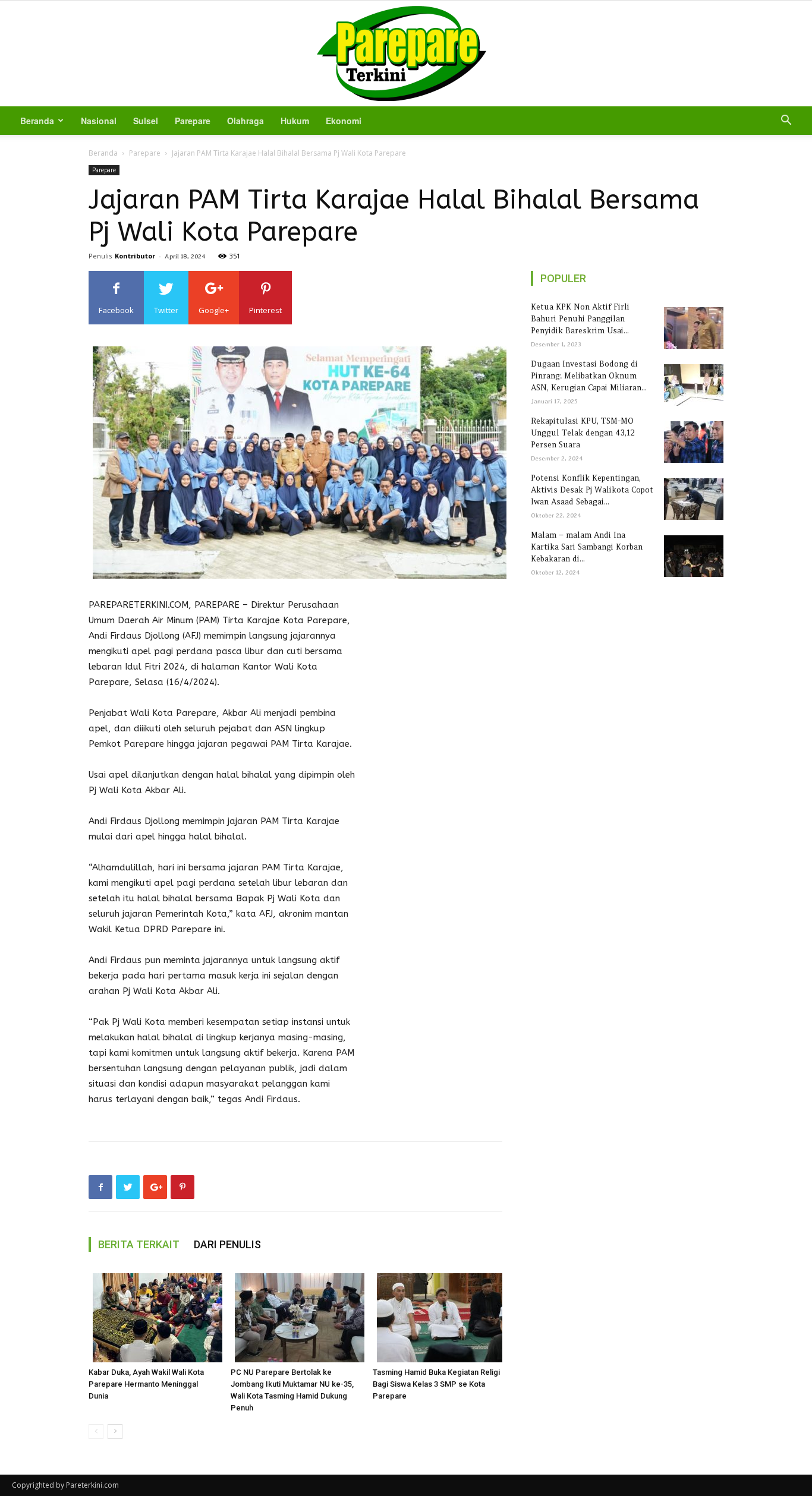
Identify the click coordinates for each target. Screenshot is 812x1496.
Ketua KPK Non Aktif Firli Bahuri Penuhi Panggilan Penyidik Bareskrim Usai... (580, 319)
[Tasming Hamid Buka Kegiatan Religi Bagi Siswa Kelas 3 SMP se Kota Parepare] (437, 1317)
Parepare (192, 121)
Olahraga (245, 121)
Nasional (99, 121)
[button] (786, 121)
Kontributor (135, 255)
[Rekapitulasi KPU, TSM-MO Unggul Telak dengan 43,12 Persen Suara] (691, 442)
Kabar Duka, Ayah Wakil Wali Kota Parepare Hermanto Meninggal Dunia (146, 1384)
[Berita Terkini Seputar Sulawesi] (406, 53)
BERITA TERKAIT (139, 1244)
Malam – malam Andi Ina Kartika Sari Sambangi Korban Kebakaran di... (587, 547)
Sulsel (145, 121)
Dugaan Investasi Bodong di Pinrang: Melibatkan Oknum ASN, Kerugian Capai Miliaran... (589, 376)
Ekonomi (343, 121)
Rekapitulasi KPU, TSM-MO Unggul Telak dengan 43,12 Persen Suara (583, 433)
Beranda (37, 121)
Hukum (295, 121)
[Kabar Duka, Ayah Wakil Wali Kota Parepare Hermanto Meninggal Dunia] (153, 1317)
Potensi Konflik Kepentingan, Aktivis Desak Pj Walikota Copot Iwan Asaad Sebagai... (592, 490)
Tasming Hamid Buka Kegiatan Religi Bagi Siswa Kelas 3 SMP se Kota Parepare (436, 1384)
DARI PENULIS (227, 1244)
